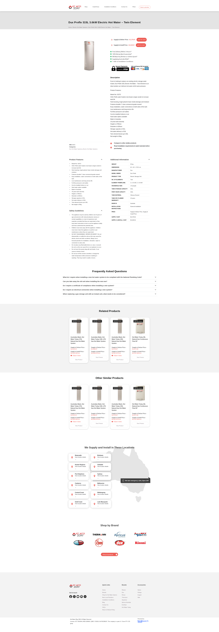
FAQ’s (134, 6)
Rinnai (123, 595)
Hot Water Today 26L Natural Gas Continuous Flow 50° (140, 339)
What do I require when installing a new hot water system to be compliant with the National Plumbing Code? (102, 277)
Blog (103, 602)
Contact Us (124, 6)
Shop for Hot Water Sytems (109, 595)
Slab (139, 597)
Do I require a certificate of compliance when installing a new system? (88, 285)
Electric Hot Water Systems (80, 27)
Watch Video (77, 355)
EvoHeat (124, 604)
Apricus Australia (126, 602)
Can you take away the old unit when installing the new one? (85, 281)
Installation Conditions (110, 6)
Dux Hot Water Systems (75, 149)
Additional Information (119, 160)
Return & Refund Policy (108, 609)
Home (70, 27)
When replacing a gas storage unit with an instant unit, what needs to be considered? (94, 294)
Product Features (76, 160)
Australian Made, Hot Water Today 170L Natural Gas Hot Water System (78, 340)
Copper (140, 595)
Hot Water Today (126, 607)
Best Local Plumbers (107, 597)
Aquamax (124, 600)
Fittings (139, 592)
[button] (85, 161)
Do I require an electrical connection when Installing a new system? (87, 290)
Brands (104, 592)
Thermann (124, 597)
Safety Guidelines (76, 211)
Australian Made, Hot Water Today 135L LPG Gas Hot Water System (98, 339)
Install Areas (96, 6)
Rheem (124, 590)
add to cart (142, 39)
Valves (139, 590)
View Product (78, 359)
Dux (123, 592)
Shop (86, 6)
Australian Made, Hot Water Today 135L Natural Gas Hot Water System (119, 340)
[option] (78, 340)
